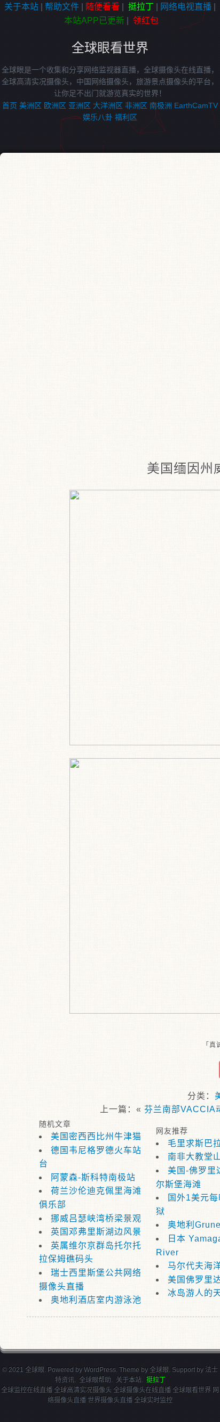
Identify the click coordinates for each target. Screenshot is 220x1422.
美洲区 (30, 105)
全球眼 (159, 1370)
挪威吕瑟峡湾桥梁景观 (96, 1218)
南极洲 (161, 105)
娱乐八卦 (98, 117)
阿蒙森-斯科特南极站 (93, 1177)
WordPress (100, 1370)
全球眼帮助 (95, 1380)
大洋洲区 (108, 105)
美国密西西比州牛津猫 (96, 1136)
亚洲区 (79, 105)
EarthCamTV (196, 105)
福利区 (126, 117)
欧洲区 (55, 105)
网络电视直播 (185, 6)
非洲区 (136, 105)
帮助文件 (62, 6)
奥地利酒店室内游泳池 (96, 1299)
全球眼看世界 (110, 47)
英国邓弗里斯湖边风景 (96, 1231)
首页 (9, 105)
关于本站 (21, 6)
